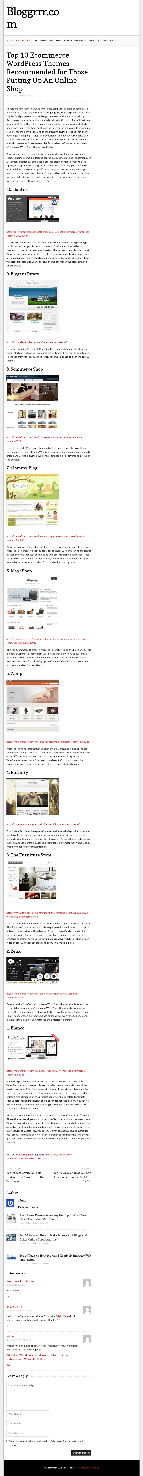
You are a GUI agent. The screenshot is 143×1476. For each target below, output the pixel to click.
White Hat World (16, 1355)
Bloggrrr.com (32, 17)
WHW (10, 1336)
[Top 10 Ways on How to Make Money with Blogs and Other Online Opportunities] (11, 1238)
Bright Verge (14, 1306)
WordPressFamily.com (20, 1280)
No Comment (43, 1243)
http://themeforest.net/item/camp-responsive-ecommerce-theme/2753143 (47, 741)
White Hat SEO (33, 1358)
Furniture (51, 1154)
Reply (9, 1296)
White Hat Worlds (39, 1355)
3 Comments (30, 95)
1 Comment (43, 1223)
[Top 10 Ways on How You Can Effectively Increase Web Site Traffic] (11, 1258)
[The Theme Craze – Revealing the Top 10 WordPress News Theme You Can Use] (11, 1219)
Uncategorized (23, 40)
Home (9, 40)
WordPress (79, 1468)
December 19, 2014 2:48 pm (18, 1340)
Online (61, 1154)
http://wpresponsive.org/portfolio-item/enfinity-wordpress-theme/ (43, 824)
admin (21, 95)
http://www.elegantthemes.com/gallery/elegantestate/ (36, 342)
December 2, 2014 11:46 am (18, 1310)
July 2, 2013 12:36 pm (16, 1285)
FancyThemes (92, 1468)
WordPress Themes (36, 1158)
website (19, 1158)
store (69, 1154)
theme (10, 1158)
